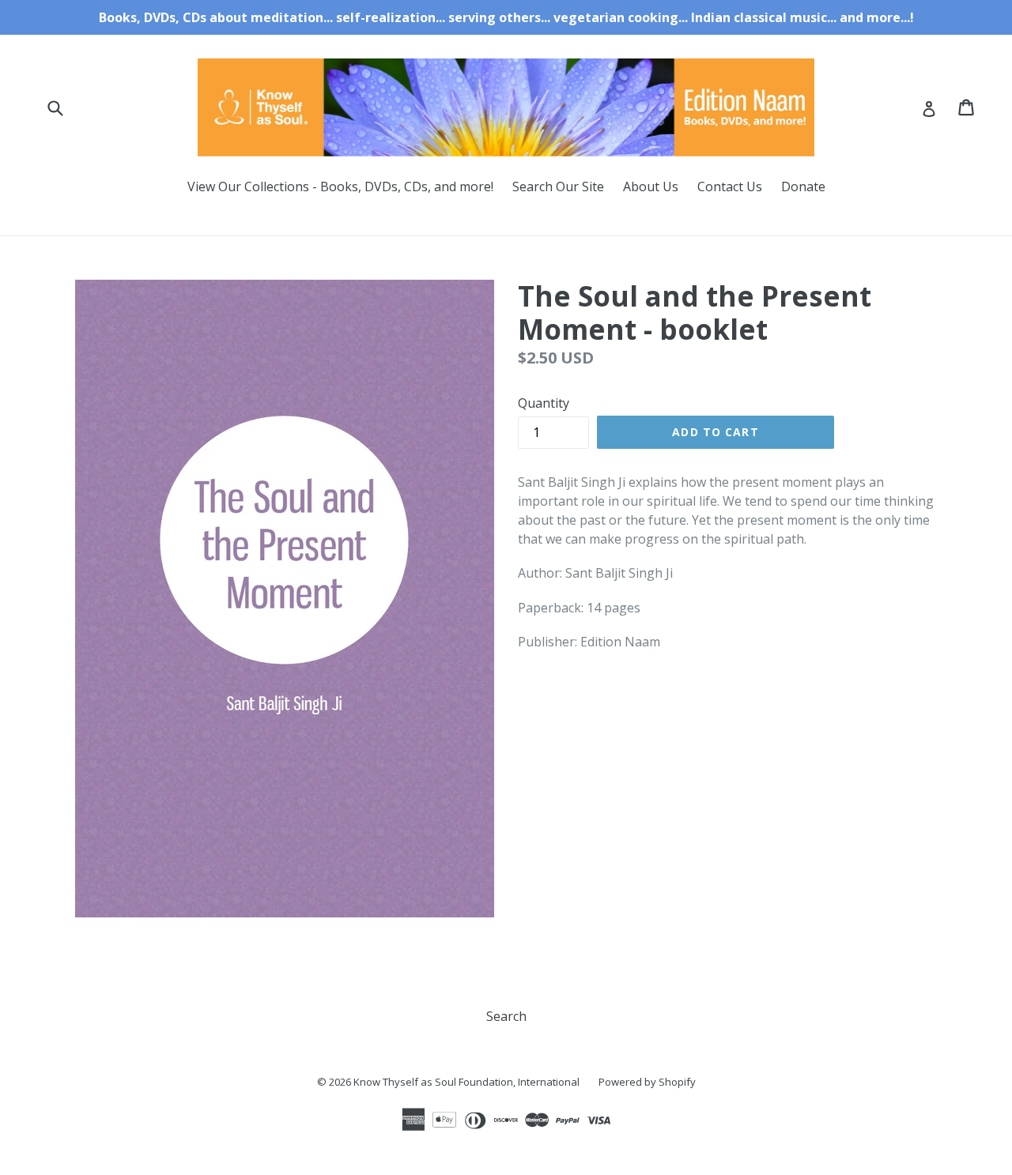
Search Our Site (558, 186)
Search (506, 1016)
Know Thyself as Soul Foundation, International (466, 1082)
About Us (650, 186)
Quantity (543, 403)
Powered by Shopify (647, 1082)
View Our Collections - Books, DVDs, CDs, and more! (340, 186)
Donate (803, 186)
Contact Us (729, 186)
